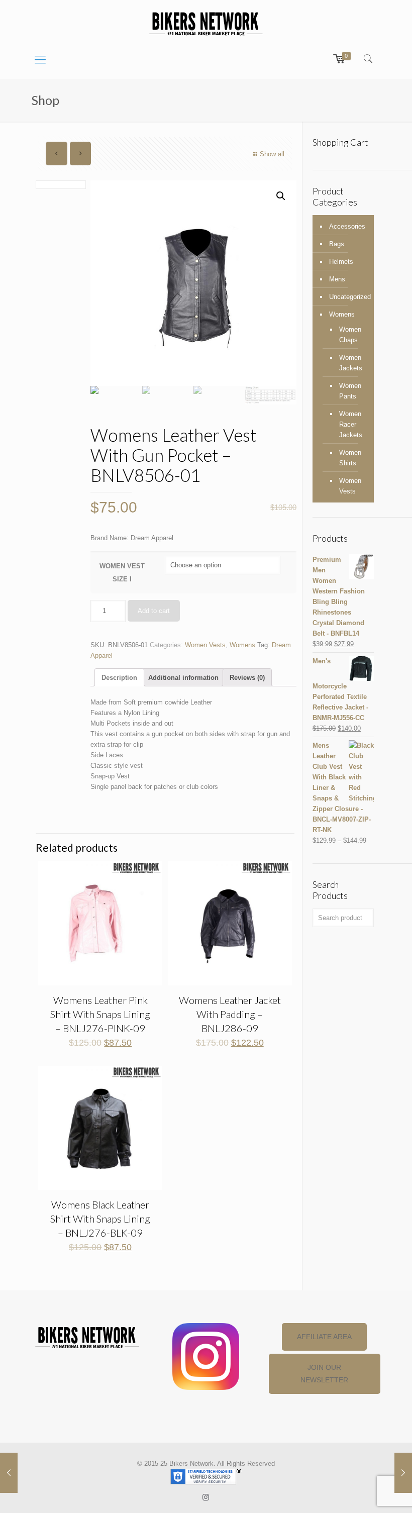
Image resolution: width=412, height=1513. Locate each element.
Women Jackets (350, 363)
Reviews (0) (247, 677)
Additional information (183, 677)
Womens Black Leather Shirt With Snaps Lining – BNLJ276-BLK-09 (100, 1218)
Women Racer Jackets (350, 424)
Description (119, 677)
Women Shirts (350, 458)
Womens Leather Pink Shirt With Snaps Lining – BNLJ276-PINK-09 (100, 1014)
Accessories (347, 226)
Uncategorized (349, 296)
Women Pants (350, 391)
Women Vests (205, 645)
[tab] (119, 677)
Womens (242, 645)
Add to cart (154, 611)
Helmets (341, 261)
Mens (337, 279)
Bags (336, 244)
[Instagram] (205, 1497)
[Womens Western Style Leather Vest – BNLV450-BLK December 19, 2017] (403, 1473)
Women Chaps (350, 335)
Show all (272, 154)
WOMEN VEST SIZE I (122, 572)
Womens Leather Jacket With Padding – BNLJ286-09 (230, 1014)
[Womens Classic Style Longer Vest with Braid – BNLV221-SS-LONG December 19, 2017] (9, 1473)
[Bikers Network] (205, 23)
